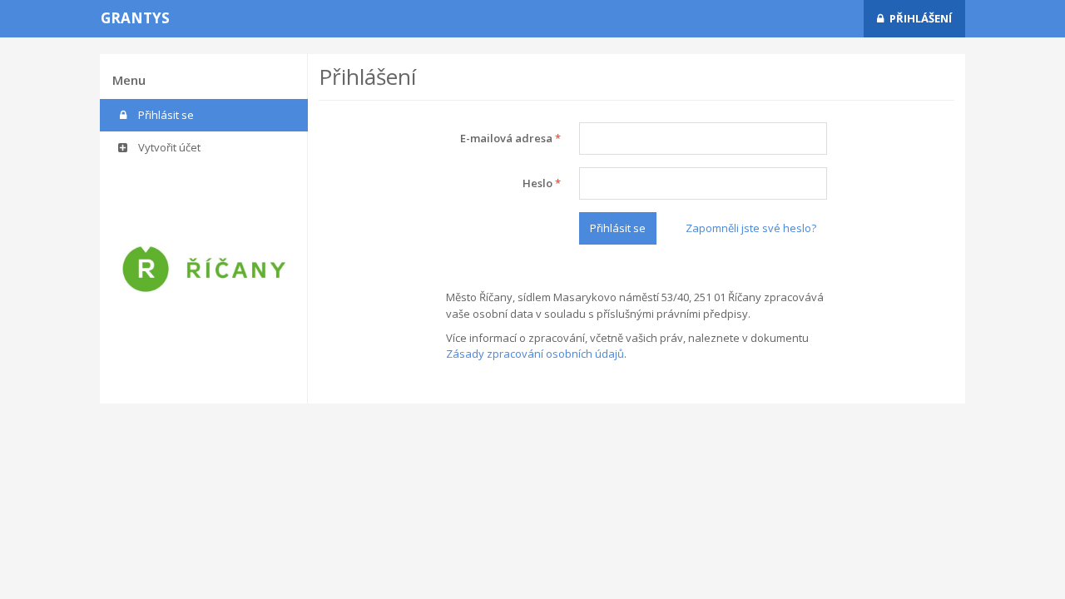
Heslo (542, 183)
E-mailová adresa (510, 138)
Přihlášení (920, 18)
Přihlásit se (165, 114)
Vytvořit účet (168, 147)
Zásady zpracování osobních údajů (535, 353)
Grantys (135, 17)
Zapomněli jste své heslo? (751, 227)
